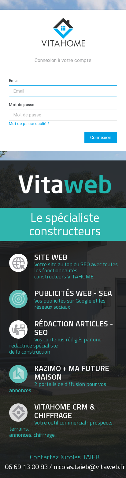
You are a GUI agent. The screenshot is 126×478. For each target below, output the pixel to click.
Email (13, 80)
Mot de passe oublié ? (29, 123)
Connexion (100, 137)
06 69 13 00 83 (26, 466)
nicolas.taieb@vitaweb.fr (89, 466)
